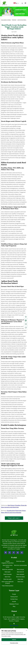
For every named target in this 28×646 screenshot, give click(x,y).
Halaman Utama (6, 20)
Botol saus (20, 581)
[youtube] (17, 552)
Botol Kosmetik (8, 574)
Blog (14, 606)
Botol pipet (7, 572)
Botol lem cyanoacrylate (20, 565)
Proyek (14, 20)
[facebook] (13, 552)
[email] (26, 324)
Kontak (14, 601)
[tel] (26, 317)
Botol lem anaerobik (7, 569)
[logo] (14, 533)
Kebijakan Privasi (14, 604)
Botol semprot (20, 574)
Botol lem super (20, 561)
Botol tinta (7, 576)
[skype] (5, 552)
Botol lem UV (20, 572)
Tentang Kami (14, 596)
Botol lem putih (8, 579)
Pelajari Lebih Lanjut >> (14, 518)
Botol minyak (20, 569)
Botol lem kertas (20, 576)
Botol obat (20, 579)
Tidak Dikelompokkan (7, 585)
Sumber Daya (14, 599)
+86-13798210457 (14, 625)
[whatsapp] (26, 320)
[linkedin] (21, 552)
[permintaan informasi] (26, 327)
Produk (14, 594)
